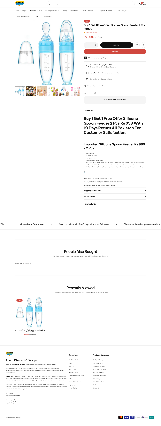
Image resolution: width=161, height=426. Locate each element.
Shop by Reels (97, 388)
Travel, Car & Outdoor (99, 382)
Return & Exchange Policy (76, 375)
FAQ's (70, 379)
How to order (73, 369)
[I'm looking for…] (49, 3)
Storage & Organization (100, 369)
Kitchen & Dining (98, 360)
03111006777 (9, 393)
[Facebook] (8, 401)
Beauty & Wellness (98, 372)
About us (71, 366)
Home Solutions (98, 363)
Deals (94, 385)
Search (71, 363)
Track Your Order (74, 360)
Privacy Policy (73, 388)
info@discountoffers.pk (13, 395)
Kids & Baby (96, 379)
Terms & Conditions (75, 382)
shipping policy (73, 372)
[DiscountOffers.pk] (20, 3)
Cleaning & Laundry (99, 366)
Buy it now (115, 51)
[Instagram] (13, 401)
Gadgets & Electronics (99, 375)
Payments (72, 385)
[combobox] (91, 3)
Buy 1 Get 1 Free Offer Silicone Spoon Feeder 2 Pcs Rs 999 (30, 331)
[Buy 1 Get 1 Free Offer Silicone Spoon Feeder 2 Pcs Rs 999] (30, 312)
